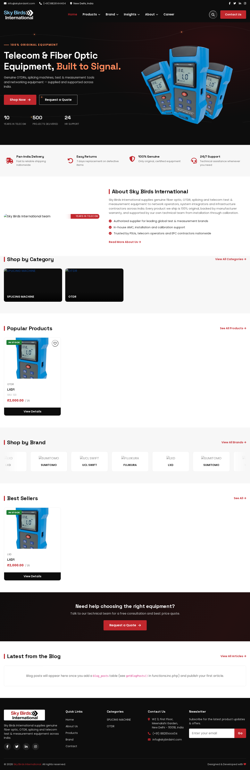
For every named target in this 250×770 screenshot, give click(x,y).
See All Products (232, 328)
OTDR (110, 726)
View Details (32, 411)
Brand (110, 14)
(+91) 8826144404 (54, 3)
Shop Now (18, 99)
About (150, 14)
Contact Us (233, 14)
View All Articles (232, 656)
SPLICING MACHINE (119, 720)
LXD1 (10, 389)
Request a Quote (58, 99)
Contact (71, 746)
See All (239, 498)
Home (72, 14)
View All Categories (229, 259)
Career (168, 14)
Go (240, 733)
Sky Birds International (27, 764)
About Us (72, 726)
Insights (130, 14)
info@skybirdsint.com (21, 3)
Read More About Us (123, 242)
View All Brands (232, 442)
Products (90, 14)
